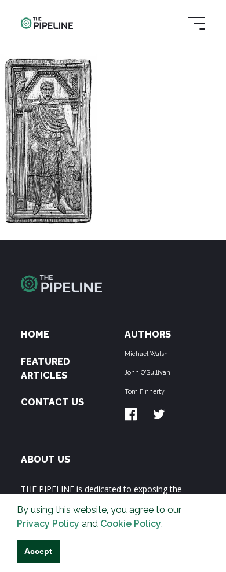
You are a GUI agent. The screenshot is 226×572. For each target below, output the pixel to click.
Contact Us (52, 402)
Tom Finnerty (145, 391)
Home (35, 334)
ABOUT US (45, 459)
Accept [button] (38, 551)
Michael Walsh (146, 353)
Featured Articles (45, 368)
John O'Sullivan (147, 372)
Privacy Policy (48, 523)
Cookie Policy (130, 523)
